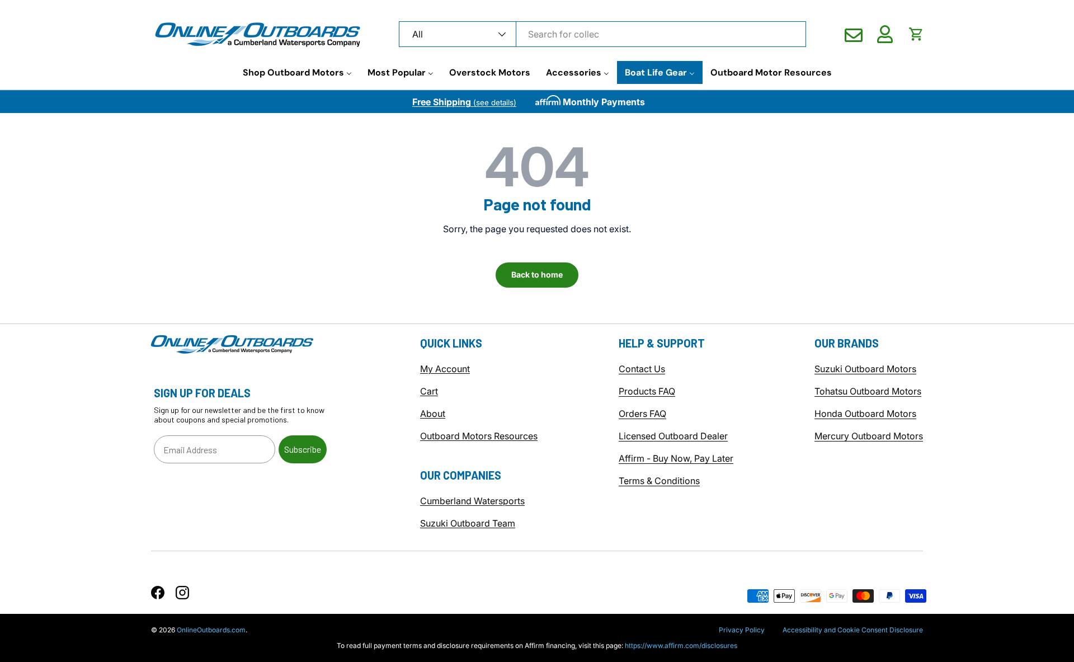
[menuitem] (297, 72)
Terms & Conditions (659, 480)
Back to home (537, 274)
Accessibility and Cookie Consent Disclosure (853, 630)
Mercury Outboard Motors (868, 436)
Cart (429, 391)
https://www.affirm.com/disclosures (681, 645)
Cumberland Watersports (472, 500)
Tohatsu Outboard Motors (867, 391)
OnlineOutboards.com (211, 630)
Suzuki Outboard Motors (865, 368)
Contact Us (642, 368)
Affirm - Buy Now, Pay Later (676, 458)
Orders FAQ (642, 413)
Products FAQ (647, 391)
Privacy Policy (742, 630)
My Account (445, 368)
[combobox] (602, 34)
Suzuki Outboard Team (467, 523)
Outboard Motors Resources (479, 436)
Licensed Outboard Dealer (673, 436)
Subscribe (302, 449)
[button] (916, 34)
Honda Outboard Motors (865, 413)
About (432, 413)
